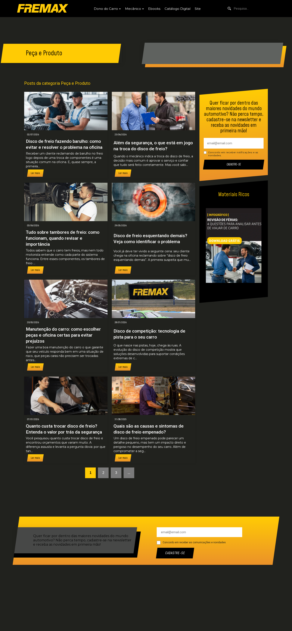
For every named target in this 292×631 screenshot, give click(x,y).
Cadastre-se (234, 165)
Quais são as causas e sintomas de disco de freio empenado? (149, 429)
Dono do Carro (106, 8)
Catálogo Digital (177, 8)
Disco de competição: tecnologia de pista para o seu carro (149, 334)
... (129, 473)
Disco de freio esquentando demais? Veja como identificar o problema (150, 238)
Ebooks (154, 8)
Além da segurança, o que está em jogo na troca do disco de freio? (153, 145)
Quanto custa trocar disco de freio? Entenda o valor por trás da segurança (64, 429)
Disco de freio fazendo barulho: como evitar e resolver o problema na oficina (64, 144)
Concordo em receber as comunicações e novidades (194, 542)
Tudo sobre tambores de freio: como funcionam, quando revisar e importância (62, 238)
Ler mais (35, 173)
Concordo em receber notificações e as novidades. (233, 154)
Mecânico (133, 8)
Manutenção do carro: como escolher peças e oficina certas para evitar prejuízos (63, 335)
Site (198, 8)
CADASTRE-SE (175, 553)
